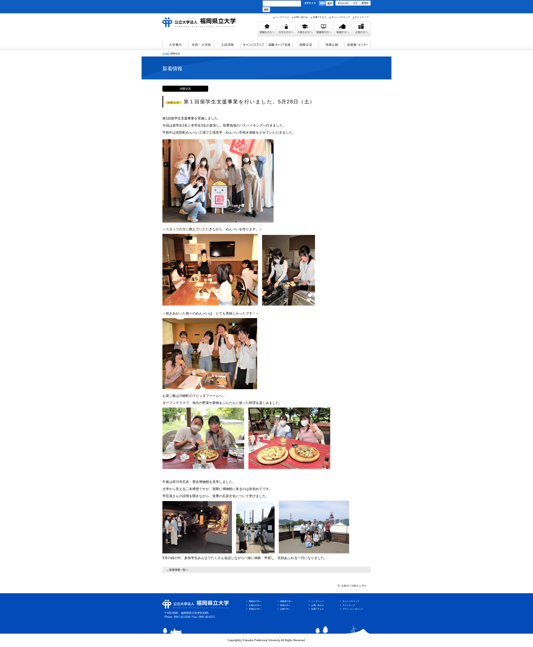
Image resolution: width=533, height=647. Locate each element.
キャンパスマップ (340, 17)
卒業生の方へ (255, 609)
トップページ (282, 17)
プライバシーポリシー (352, 609)
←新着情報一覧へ (177, 569)
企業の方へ (285, 609)
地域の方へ (285, 605)
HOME (165, 53)
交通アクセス (319, 17)
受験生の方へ (255, 601)
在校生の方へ (255, 605)
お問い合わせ (301, 17)
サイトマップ (362, 17)
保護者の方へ (286, 601)
